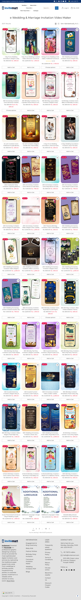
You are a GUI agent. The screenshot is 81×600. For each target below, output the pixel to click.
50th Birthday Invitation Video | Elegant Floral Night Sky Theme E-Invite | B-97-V (11, 434)
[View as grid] (56, 24)
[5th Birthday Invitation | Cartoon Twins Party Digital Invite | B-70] (70, 417)
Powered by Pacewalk (29, 596)
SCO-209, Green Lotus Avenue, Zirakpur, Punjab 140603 (71, 560)
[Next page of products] (49, 528)
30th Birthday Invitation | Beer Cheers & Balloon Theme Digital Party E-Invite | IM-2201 (70, 309)
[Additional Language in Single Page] (31, 499)
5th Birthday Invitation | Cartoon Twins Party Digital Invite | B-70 (70, 434)
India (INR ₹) (74, 1)
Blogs (28, 572)
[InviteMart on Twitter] (57, 2)
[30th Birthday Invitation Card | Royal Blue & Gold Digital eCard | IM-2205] (50, 292)
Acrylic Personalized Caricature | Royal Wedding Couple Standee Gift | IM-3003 (11, 516)
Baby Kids (29, 548)
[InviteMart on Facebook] (54, 2)
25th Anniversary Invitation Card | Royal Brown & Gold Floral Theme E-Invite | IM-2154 (50, 186)
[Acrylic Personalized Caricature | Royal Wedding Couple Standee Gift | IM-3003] (11, 499)
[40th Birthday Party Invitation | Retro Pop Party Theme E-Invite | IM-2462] (70, 335)
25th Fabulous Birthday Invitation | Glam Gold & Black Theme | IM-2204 (50, 227)
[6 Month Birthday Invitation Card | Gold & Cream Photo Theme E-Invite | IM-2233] (11, 458)
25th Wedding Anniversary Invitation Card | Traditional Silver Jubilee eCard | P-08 (70, 227)
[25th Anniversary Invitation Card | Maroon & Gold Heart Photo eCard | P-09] (31, 169)
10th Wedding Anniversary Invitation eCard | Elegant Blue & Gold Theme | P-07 (70, 58)
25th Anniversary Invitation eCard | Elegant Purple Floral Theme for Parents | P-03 (11, 227)
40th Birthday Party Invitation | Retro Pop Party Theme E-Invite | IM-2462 (70, 352)
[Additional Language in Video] (50, 499)
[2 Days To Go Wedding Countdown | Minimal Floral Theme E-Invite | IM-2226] (50, 128)
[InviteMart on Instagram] (61, 2)
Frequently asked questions (49, 547)
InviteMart (17, 596)
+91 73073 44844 (69, 552)
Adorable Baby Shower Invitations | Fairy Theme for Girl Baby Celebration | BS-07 (69, 516)
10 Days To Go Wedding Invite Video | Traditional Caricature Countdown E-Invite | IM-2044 (50, 58)
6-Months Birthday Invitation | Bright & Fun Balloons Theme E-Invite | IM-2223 (50, 475)
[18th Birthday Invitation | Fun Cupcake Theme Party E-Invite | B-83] (31, 85)
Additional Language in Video (50, 515)
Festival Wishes (31, 551)
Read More (10, 581)
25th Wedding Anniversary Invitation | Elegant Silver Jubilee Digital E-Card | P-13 (50, 268)
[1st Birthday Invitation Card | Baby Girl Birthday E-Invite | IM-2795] (70, 85)
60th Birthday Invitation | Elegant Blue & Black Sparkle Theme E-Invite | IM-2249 (69, 475)
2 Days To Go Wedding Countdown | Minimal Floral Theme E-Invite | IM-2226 (50, 145)
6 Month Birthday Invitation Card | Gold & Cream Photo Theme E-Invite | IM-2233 (11, 475)
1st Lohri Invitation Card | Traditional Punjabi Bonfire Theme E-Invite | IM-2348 (11, 145)
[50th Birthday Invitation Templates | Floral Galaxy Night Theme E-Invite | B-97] (70, 376)
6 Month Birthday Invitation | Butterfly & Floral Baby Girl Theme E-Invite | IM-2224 (30, 475)
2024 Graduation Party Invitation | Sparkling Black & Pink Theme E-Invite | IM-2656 (11, 186)
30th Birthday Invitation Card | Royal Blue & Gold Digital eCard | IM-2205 (50, 309)
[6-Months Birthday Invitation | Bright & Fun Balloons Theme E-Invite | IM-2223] (50, 458)
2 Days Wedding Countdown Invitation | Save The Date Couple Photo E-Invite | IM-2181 (70, 145)
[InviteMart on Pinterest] (59, 2)
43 (46, 528)
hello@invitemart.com (71, 555)
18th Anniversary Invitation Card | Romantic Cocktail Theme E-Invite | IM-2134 (11, 102)
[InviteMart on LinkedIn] (65, 2)
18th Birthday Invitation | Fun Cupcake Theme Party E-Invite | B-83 (31, 102)
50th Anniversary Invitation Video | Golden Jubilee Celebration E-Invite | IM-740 (50, 393)
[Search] (56, 8)
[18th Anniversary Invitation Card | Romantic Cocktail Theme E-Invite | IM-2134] (11, 85)
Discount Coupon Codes (48, 585)
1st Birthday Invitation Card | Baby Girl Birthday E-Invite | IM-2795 (70, 102)
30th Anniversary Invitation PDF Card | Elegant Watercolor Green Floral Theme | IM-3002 (31, 309)
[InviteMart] (10, 8)
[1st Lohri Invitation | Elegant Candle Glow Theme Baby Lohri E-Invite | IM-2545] (31, 128)
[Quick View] (18, 29)
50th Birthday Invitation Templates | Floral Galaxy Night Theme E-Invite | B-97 (70, 393)
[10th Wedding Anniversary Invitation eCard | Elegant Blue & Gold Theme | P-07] (70, 41)
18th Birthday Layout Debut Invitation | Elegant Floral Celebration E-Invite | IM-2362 (50, 102)
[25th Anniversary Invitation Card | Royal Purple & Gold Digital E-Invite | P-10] (70, 169)
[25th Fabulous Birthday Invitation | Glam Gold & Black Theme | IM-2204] (50, 210)
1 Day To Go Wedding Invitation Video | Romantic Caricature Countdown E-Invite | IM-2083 (31, 58)
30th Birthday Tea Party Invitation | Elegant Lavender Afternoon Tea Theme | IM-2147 (31, 352)
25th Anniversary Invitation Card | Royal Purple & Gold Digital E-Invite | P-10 (70, 186)
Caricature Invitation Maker (29, 561)
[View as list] (58, 24)
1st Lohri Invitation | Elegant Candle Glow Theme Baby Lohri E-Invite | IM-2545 (31, 145)
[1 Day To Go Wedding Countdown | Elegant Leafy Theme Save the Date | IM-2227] (11, 41)
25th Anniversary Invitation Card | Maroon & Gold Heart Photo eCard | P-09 (31, 186)
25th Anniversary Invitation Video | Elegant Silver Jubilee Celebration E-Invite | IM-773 (30, 227)
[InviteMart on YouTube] (63, 2)
